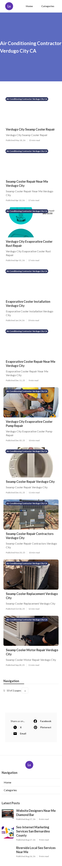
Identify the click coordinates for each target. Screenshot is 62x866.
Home (29, 6)
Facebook (45, 721)
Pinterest (45, 727)
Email (23, 733)
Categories (47, 6)
